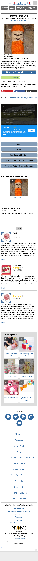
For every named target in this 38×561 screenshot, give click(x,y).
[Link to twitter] (16, 417)
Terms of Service (19, 493)
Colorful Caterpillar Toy (11, 354)
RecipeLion (19, 517)
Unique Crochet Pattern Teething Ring (26, 399)
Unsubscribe (19, 487)
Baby (19, 144)
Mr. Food (19, 520)
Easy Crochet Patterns (19, 155)
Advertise (19, 440)
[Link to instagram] (31, 417)
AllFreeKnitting (19, 508)
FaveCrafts (19, 514)
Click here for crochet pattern (18, 72)
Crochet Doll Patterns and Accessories (19, 160)
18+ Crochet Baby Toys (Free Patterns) (23, 98)
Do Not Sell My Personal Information (19, 457)
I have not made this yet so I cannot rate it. (18, 213)
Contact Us (19, 446)
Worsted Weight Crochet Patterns (19, 166)
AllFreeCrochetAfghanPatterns (19, 511)
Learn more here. (19, 539)
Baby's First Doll (19, 198)
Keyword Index (19, 463)
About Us (19, 434)
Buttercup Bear (27, 376)
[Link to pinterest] (23, 417)
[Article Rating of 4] (14, 20)
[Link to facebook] (8, 417)
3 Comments (22, 20)
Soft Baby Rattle (11, 376)
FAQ (19, 452)
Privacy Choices (19, 499)
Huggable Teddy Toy (11, 397)
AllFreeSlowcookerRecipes (19, 523)
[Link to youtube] (19, 423)
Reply (3, 260)
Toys (19, 149)
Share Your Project (19, 475)
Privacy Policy (19, 469)
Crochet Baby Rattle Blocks (26, 354)
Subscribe (19, 481)
